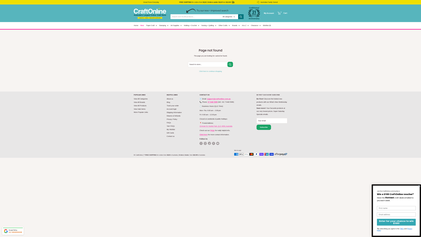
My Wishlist (171, 129)
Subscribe (264, 127)
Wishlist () (267, 25)
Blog (168, 102)
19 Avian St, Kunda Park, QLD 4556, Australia (216, 126)
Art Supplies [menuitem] (175, 25)
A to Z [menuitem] (244, 25)
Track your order (173, 106)
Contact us (171, 136)
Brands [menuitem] (234, 25)
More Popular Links (141, 112)
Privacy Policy (172, 119)
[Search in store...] (230, 64)
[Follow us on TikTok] (209, 144)
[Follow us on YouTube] (217, 143)
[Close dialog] (419, 186)
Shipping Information (174, 112)
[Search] (241, 16)
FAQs (169, 123)
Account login (172, 109)
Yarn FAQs (171, 126)
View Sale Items (139, 109)
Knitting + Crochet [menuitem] (190, 25)
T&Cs (402, 229)
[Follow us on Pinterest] (213, 143)
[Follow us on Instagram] (205, 143)
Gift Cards (170, 133)
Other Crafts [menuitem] (223, 25)
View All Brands (139, 102)
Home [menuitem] (136, 25)
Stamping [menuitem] (162, 25)
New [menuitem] (142, 25)
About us (170, 99)
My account (269, 13)
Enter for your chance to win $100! (396, 222)
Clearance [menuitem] (254, 25)
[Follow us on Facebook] (201, 143)
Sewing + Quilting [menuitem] (207, 25)
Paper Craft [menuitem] (150, 25)
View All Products (140, 106)
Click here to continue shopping (210, 71)
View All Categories (141, 99)
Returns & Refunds (173, 116)
